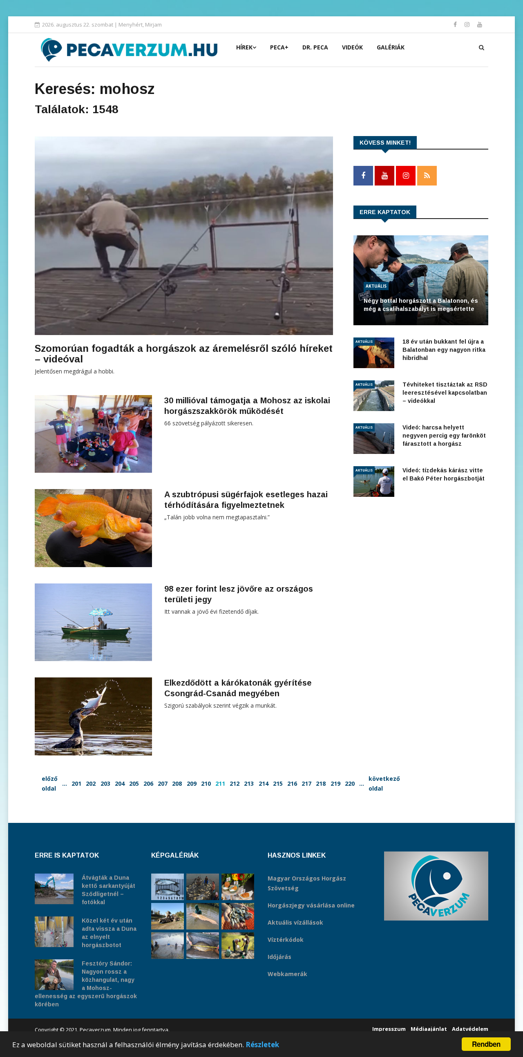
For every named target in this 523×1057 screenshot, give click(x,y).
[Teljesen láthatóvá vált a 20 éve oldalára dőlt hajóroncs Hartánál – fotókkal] (167, 916)
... (64, 783)
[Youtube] (479, 24)
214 (263, 783)
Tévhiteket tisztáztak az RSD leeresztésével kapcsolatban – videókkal (444, 392)
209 (192, 783)
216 (292, 783)
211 (220, 783)
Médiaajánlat (429, 1028)
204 (120, 783)
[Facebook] (456, 24)
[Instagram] (468, 24)
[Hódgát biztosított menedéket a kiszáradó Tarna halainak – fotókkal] (237, 945)
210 (206, 783)
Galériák (391, 47)
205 (134, 783)
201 (76, 783)
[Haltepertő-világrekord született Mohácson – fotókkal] (237, 887)
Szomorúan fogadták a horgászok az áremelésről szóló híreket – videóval (184, 353)
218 (321, 783)
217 (306, 783)
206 (148, 783)
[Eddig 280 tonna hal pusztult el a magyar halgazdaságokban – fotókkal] (167, 945)
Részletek (262, 1044)
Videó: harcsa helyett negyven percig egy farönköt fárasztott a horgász (444, 435)
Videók (352, 47)
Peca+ (279, 47)
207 (163, 783)
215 (278, 783)
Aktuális (376, 286)
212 (234, 783)
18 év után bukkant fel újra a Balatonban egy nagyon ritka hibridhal (443, 349)
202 (91, 783)
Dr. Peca (315, 47)
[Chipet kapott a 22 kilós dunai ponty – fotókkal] (202, 945)
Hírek (244, 47)
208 (177, 783)
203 (105, 783)
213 (249, 783)
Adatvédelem (470, 1028)
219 (335, 783)
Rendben (486, 1044)
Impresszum (389, 1028)
